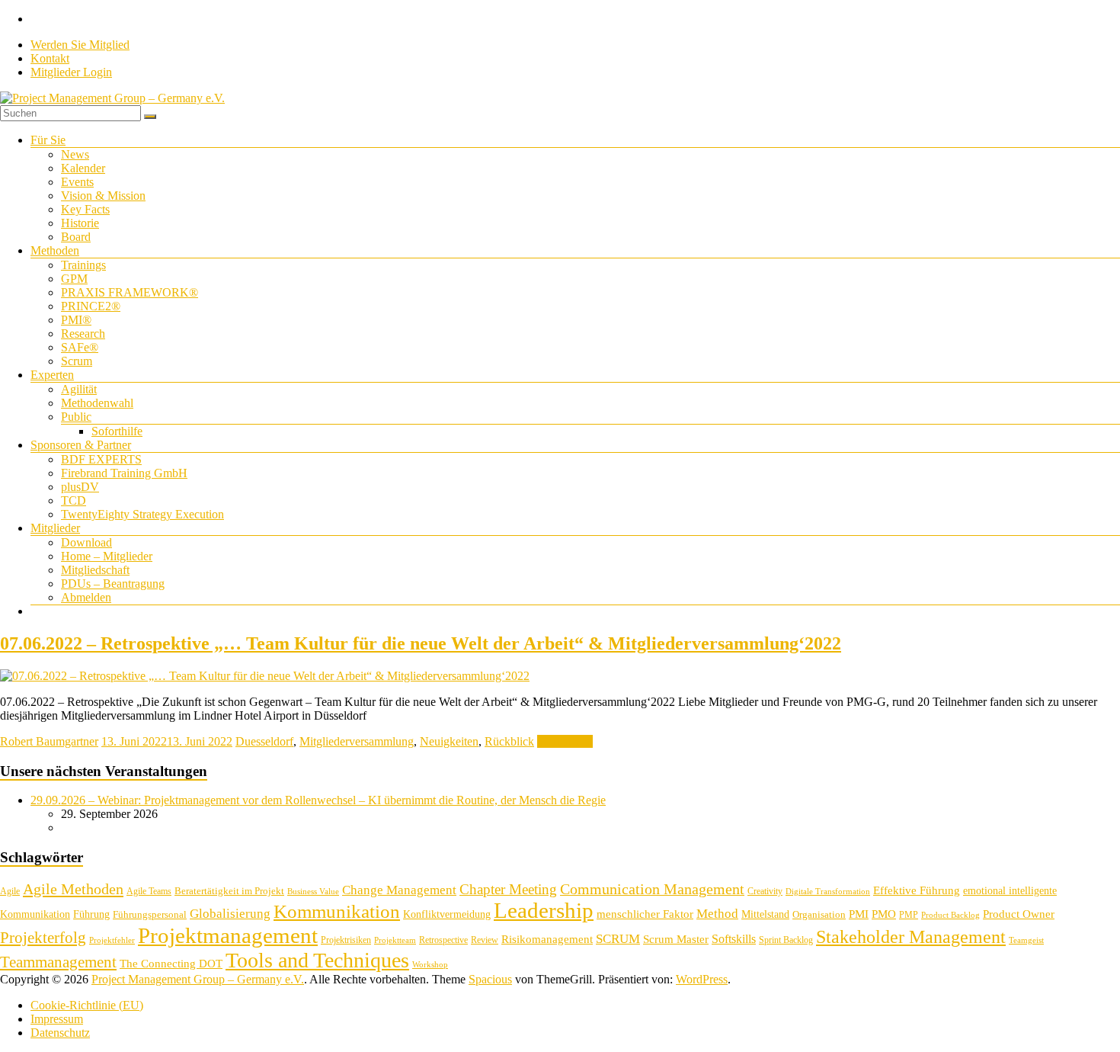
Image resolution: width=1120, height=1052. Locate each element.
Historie (80, 222)
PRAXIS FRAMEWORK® (129, 292)
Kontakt (49, 58)
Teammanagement (58, 962)
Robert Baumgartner (49, 741)
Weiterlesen (565, 741)
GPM (74, 278)
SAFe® (79, 347)
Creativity (764, 891)
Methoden (54, 250)
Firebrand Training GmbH (124, 473)
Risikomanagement (547, 938)
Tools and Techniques (317, 960)
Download (86, 542)
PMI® (76, 319)
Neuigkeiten (449, 741)
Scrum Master (676, 939)
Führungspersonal (150, 914)
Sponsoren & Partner (80, 444)
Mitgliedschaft (95, 569)
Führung (91, 914)
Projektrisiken (346, 940)
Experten (52, 374)
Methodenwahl (97, 402)
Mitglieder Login (71, 72)
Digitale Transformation (828, 891)
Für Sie (48, 139)
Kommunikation (337, 911)
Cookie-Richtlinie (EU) (86, 1005)
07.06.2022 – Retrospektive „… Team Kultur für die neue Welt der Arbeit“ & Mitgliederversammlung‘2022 (420, 643)
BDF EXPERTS (101, 459)
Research (83, 333)
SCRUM (618, 939)
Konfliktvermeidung (447, 914)
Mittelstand (765, 914)
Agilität (79, 389)
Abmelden (86, 597)
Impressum (56, 1018)
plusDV (80, 486)
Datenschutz (60, 1032)
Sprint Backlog (786, 940)
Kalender (83, 168)
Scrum (76, 360)
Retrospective (443, 940)
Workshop (430, 965)
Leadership (544, 910)
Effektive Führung (916, 890)
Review (484, 940)
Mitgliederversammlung (356, 741)
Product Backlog (950, 915)
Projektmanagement (228, 935)
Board (76, 236)
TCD (73, 500)
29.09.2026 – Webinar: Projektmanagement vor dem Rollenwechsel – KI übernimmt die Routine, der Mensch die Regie (318, 800)
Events (77, 181)
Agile (10, 891)
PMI (859, 913)
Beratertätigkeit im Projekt (229, 890)
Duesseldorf (264, 741)
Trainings (83, 264)
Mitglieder (55, 527)
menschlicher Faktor (645, 913)
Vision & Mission (103, 195)
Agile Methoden (73, 888)
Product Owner (1018, 914)
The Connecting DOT (171, 963)
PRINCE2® (90, 306)
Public (76, 416)
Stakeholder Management (911, 937)
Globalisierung (230, 913)
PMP (908, 914)
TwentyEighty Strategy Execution (142, 514)
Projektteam (395, 940)
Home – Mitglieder (106, 556)
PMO (884, 914)
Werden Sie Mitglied (80, 44)
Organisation (819, 914)
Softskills (734, 939)
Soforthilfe (116, 431)
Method (717, 913)
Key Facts (85, 209)
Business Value (313, 891)
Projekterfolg (43, 937)
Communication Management (652, 888)
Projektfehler (112, 940)
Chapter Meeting (508, 889)
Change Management (399, 890)
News (75, 154)
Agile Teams (148, 891)
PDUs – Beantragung (113, 583)
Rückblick (509, 741)
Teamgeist (1026, 940)
